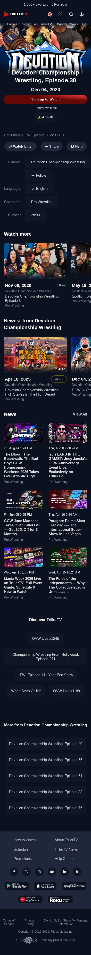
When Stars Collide (26, 691)
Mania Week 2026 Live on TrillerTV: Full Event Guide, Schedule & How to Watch (23, 585)
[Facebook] (14, 871)
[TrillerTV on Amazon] (74, 886)
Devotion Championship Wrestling (58, 162)
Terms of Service (9, 922)
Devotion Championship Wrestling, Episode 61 (45, 776)
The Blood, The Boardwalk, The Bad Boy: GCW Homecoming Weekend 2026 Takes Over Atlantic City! (21, 465)
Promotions (23, 858)
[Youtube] (52, 871)
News (74, 24)
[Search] (71, 14)
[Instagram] (39, 871)
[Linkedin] (64, 871)
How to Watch (25, 840)
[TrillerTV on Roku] (60, 899)
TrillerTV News (66, 849)
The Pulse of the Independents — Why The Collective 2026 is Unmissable (67, 585)
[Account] (81, 14)
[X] (26, 871)
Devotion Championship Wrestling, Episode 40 (45, 744)
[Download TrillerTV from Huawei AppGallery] (30, 899)
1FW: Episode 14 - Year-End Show (45, 675)
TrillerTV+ (46, 24)
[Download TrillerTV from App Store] (45, 886)
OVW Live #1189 (66, 691)
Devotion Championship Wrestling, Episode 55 (45, 760)
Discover (12, 24)
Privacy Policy (29, 922)
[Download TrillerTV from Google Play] (17, 886)
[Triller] (77, 871)
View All (80, 414)
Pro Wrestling (41, 202)
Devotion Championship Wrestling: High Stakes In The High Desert (32, 392)
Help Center (64, 858)
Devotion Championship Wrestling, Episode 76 (45, 808)
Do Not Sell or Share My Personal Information (66, 922)
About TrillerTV (66, 840)
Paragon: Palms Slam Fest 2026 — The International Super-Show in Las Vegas (67, 527)
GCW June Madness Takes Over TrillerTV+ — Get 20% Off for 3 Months (22, 527)
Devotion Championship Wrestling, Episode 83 (45, 792)
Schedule (29, 24)
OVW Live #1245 (45, 638)
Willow (62, 24)
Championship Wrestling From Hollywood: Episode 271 (45, 656)
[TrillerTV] (15, 14)
